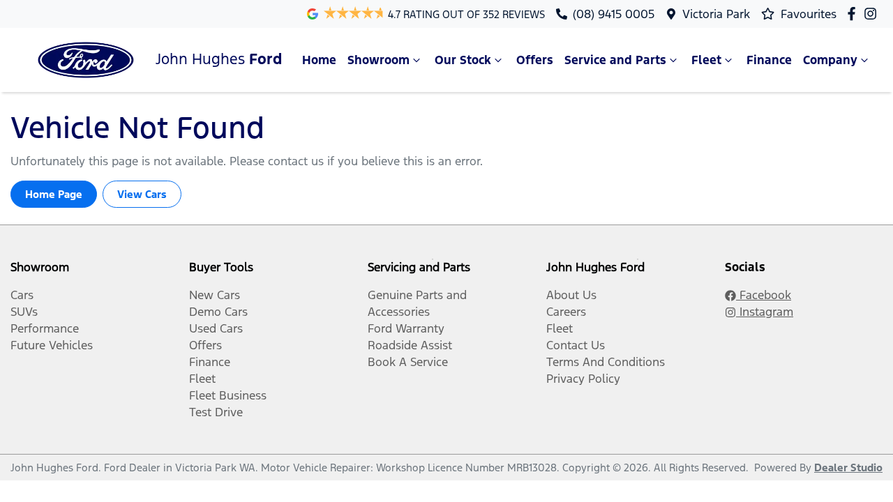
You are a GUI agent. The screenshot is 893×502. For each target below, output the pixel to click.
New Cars (214, 295)
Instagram (764, 311)
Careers (566, 311)
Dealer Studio (848, 467)
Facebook (763, 295)
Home (319, 60)
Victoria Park (716, 14)
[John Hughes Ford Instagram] (873, 13)
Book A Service (408, 362)
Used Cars (216, 328)
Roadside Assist (410, 345)
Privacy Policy (583, 378)
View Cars (142, 194)
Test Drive (216, 412)
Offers (534, 60)
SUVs (24, 311)
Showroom (378, 60)
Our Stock (463, 60)
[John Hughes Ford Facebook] (854, 13)
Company (830, 60)
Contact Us (575, 345)
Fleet (706, 60)
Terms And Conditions (605, 362)
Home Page (53, 194)
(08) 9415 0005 (613, 14)
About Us (571, 295)
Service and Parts (615, 60)
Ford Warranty (406, 328)
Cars (21, 295)
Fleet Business (228, 395)
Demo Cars (218, 311)
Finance (769, 60)
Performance (44, 328)
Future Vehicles (51, 345)
